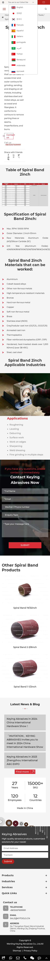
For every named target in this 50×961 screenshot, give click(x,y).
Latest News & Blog (25, 704)
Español (20, 31)
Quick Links (9, 893)
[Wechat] (32, 958)
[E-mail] (17, 958)
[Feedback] (39, 958)
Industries (8, 881)
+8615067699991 (13, 145)
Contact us (8, 136)
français (20, 25)
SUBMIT (25, 545)
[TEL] (25, 958)
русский (20, 71)
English (20, 7)
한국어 (19, 19)
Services (7, 887)
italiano (20, 36)
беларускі (21, 60)
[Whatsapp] (10, 958)
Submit (8, 861)
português (21, 42)
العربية (19, 48)
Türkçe (20, 54)
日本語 (19, 13)
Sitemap (17, 951)
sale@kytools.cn (20, 918)
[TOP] (46, 958)
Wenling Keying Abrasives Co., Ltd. (24, 944)
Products (8, 875)
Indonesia (21, 65)
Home (8, 15)
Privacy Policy (30, 951)
